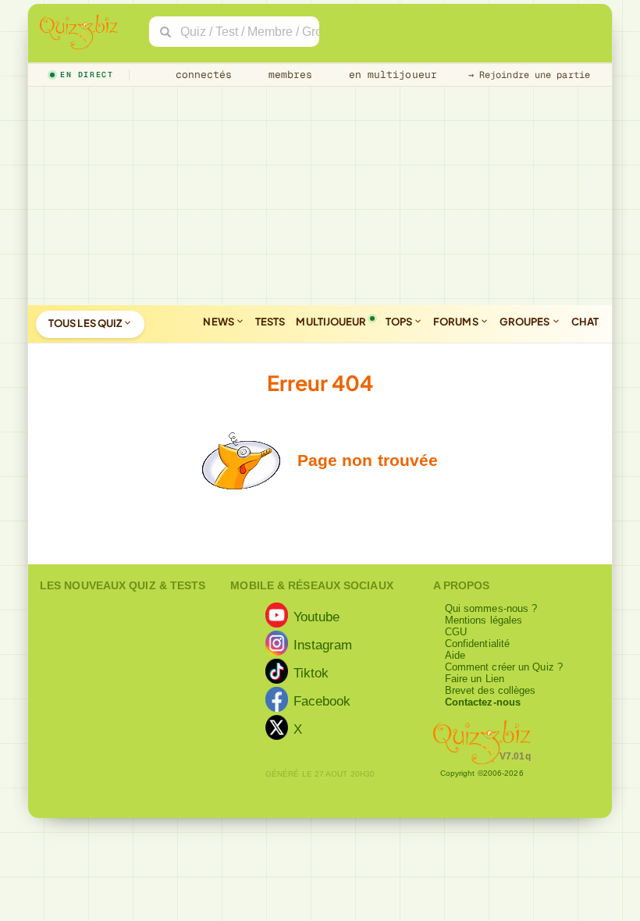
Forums (456, 321)
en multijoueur (389, 74)
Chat (585, 321)
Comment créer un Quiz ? (504, 667)
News (219, 321)
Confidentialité (477, 643)
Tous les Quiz (85, 323)
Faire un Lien (474, 679)
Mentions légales (484, 620)
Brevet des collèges (490, 690)
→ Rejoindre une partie (529, 75)
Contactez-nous (483, 702)
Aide (455, 655)
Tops (400, 321)
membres (287, 74)
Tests (270, 321)
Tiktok (311, 673)
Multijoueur (331, 321)
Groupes (526, 321)
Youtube (316, 616)
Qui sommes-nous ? (491, 608)
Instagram (323, 645)
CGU (456, 632)
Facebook (322, 701)
